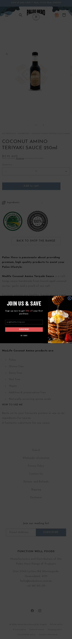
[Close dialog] (69, 298)
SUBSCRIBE (24, 329)
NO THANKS (24, 335)
